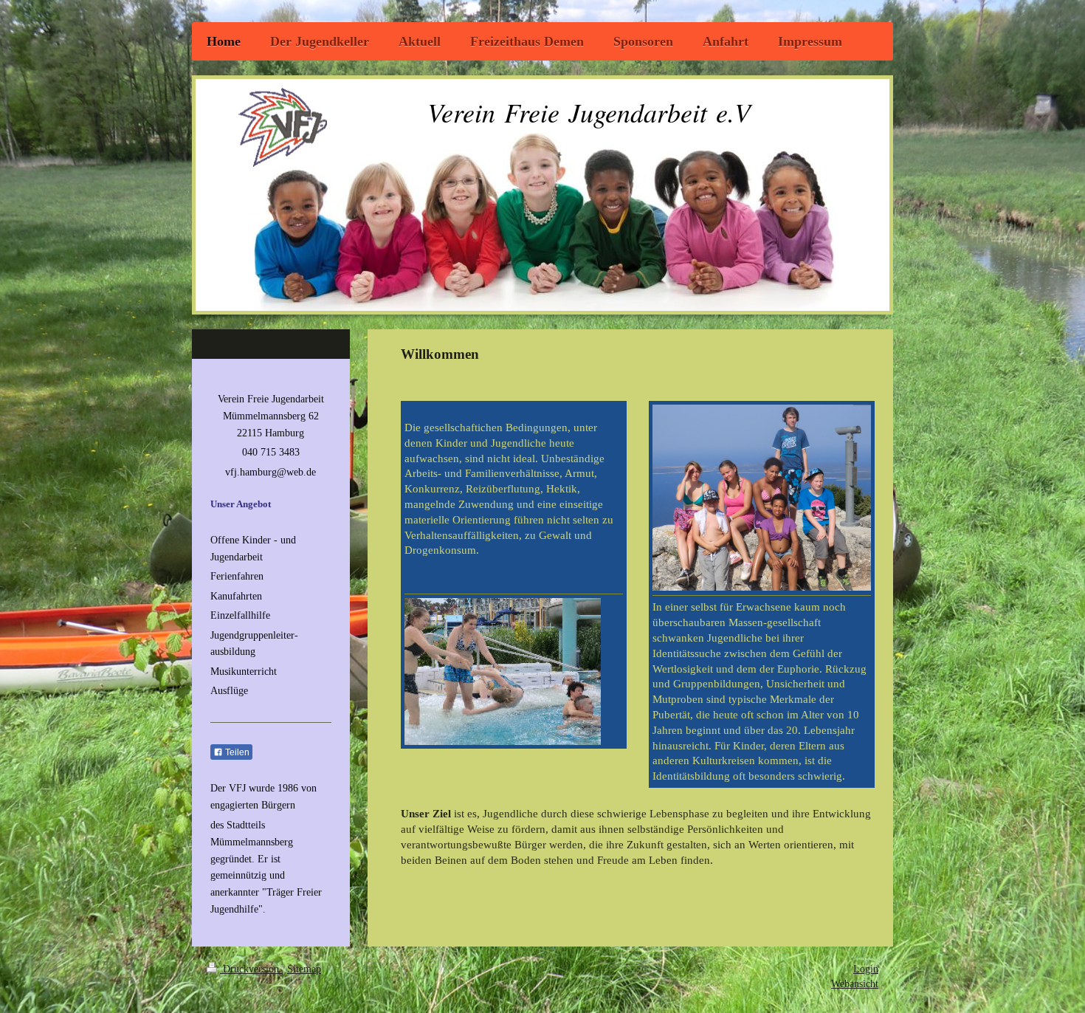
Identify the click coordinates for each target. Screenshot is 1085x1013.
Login (865, 969)
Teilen (236, 752)
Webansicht (854, 983)
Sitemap (304, 969)
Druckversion (251, 969)
